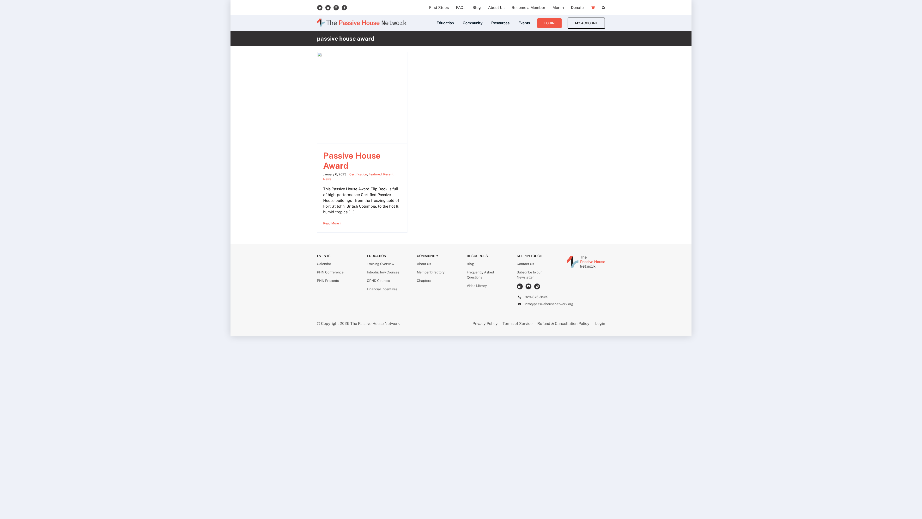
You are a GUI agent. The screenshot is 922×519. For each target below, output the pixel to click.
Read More (331, 223)
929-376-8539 (536, 297)
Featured (375, 174)
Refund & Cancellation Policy (563, 323)
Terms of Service (518, 323)
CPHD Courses (378, 281)
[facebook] (344, 8)
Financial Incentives (382, 289)
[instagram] (336, 8)
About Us (424, 264)
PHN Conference (330, 272)
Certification (358, 174)
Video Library (477, 286)
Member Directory (430, 272)
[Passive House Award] (362, 97)
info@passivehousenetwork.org (549, 304)
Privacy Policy (486, 323)
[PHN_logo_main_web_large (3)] (586, 257)
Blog (470, 264)
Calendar (324, 264)
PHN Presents (328, 281)
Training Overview (380, 264)
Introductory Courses (383, 272)
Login (600, 323)
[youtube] (328, 8)
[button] (603, 7)
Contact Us (525, 264)
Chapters (424, 281)
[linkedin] (320, 8)
